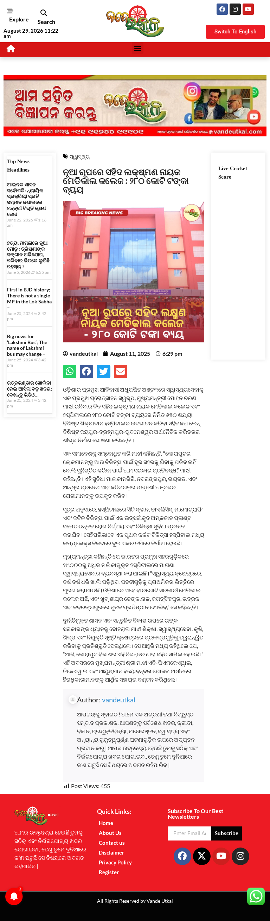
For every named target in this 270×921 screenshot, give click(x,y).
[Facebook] (222, 9)
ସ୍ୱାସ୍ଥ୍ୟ (80, 156)
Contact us (112, 842)
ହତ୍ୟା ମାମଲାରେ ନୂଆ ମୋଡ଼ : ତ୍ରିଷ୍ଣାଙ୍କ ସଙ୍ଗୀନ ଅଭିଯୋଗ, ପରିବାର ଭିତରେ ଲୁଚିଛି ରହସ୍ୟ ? (28, 254)
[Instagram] (235, 9)
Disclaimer (111, 852)
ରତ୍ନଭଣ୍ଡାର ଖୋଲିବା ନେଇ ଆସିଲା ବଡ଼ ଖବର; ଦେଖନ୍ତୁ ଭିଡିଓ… (29, 389)
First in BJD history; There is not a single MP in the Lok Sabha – (29, 298)
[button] (43, 13)
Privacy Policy (115, 862)
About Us (110, 833)
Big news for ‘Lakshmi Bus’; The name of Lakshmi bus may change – (27, 345)
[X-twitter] (202, 856)
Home (106, 823)
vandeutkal (118, 699)
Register (109, 872)
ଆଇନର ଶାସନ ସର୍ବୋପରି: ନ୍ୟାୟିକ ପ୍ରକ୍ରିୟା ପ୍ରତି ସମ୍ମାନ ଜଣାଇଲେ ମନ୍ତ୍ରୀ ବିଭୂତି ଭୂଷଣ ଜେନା (26, 199)
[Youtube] (248, 9)
